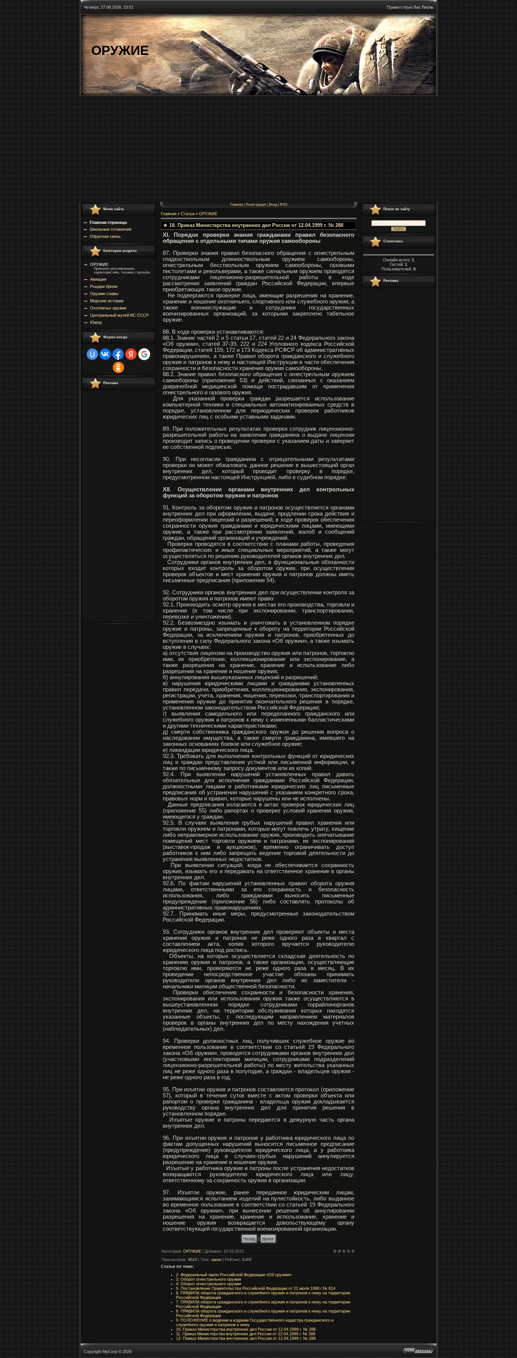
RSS (283, 204)
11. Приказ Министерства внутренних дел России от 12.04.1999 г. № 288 (245, 1333)
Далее (268, 1238)
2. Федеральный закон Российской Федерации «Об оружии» (233, 1274)
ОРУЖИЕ (99, 264)
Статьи (188, 213)
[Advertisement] (258, 149)
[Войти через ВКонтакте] (105, 354)
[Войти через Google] (144, 354)
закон (216, 1259)
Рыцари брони (103, 286)
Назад (249, 1238)
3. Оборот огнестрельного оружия (208, 1279)
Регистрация (256, 204)
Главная (236, 204)
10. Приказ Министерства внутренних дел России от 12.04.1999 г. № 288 (246, 1329)
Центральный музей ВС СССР (119, 315)
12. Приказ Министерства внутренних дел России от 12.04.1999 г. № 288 (246, 1338)
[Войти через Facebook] (118, 354)
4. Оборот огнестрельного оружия (208, 1283)
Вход (273, 204)
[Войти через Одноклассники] (118, 367)
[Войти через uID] (92, 354)
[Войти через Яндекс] (131, 354)
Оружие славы (104, 293)
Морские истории (106, 300)
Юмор (96, 322)
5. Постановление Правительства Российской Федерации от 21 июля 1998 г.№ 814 (255, 1288)
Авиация (98, 279)
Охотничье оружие (108, 308)
